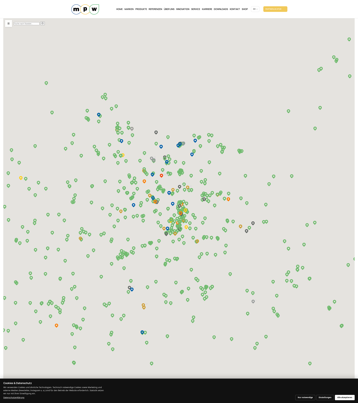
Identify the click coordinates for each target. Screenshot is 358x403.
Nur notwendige (305, 397)
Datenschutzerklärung (13, 397)
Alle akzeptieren (344, 397)
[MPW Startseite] (85, 9)
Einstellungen (325, 397)
